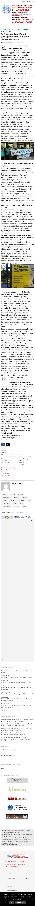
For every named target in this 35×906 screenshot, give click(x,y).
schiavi (15, 503)
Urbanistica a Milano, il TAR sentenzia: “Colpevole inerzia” (22, 517)
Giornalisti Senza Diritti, (15, 30)
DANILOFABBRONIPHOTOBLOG (11, 719)
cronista (20, 494)
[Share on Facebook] (3, 444)
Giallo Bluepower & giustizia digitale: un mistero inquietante (16, 688)
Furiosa (4, 500)
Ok (11, 902)
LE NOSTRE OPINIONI (9, 861)
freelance (24, 497)
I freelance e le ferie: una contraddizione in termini (8, 457)
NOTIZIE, (25, 30)
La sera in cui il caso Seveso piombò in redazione (16, 694)
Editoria (16, 497)
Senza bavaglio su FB (8, 755)
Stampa (24, 506)
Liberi (29, 500)
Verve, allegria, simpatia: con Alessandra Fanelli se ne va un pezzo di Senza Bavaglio (15, 739)
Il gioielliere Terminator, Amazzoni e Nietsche (15, 677)
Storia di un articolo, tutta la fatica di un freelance (8, 470)
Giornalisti (21, 500)
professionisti (6, 503)
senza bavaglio (6, 506)
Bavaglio (12, 494)
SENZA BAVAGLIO (6, 31)
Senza (21, 503)
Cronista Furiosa (7, 497)
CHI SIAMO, (4, 30)
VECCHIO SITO (15, 867)
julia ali (3, 728)
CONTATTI (22, 861)
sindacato (16, 506)
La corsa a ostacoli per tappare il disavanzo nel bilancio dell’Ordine (16, 706)
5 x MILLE (6, 867)
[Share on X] (8, 444)
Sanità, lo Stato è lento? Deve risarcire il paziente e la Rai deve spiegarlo (17, 699)
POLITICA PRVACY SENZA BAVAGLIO (14, 864)
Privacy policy (20, 902)
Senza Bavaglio (7, 42)
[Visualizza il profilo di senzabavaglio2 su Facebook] (2, 768)
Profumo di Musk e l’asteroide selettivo (13, 682)
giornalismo (13, 500)
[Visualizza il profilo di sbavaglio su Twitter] (3, 768)
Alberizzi (5, 494)
